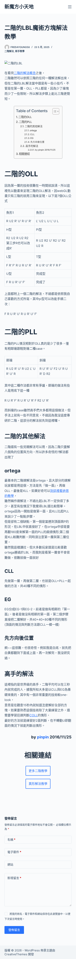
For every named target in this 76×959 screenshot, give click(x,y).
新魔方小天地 (19, 7)
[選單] (70, 7)
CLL (32, 134)
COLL (33, 715)
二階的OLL (25, 117)
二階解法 (9, 51)
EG (32, 138)
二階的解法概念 (25, 73)
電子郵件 (14, 852)
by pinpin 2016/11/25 (45, 150)
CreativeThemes (15, 954)
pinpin (43, 737)
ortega (33, 130)
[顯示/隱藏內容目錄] (53, 111)
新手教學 (20, 51)
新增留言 (14, 878)
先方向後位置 (37, 142)
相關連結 (24, 153)
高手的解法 (32, 145)
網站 (10, 864)
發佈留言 (14, 930)
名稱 (11, 839)
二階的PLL (25, 121)
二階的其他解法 (33, 126)
